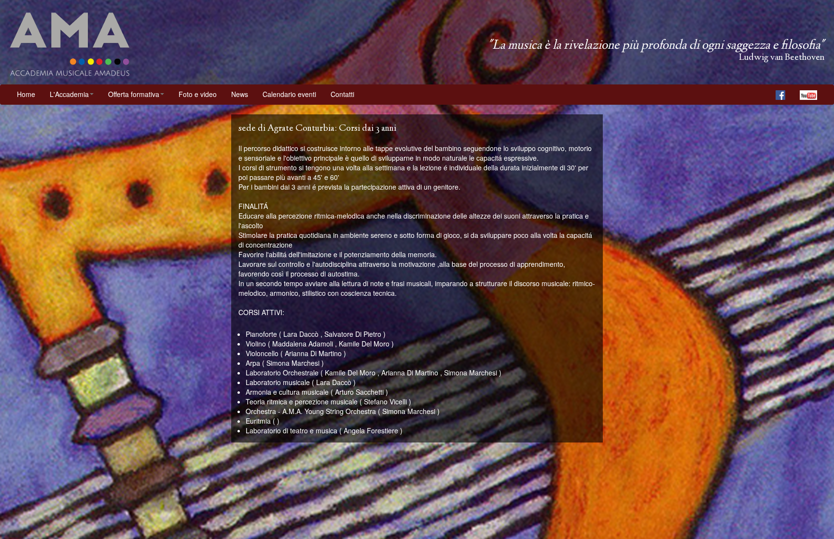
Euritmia (258, 421)
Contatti (342, 94)
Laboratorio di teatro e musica (291, 430)
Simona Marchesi (293, 363)
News (239, 94)
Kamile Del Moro (364, 343)
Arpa (253, 363)
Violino (256, 343)
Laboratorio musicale (278, 382)
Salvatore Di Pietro (352, 334)
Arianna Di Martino (313, 353)
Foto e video (198, 94)
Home (26, 94)
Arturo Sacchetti (359, 392)
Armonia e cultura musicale (287, 392)
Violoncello (262, 353)
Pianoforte (261, 334)
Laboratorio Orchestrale (282, 372)
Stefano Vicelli (385, 401)
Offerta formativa (133, 94)
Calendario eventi (289, 94)
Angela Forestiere (371, 430)
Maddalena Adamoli (302, 343)
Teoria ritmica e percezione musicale (302, 401)
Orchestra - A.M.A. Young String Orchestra (311, 411)
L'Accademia (69, 94)
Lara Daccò (301, 334)
